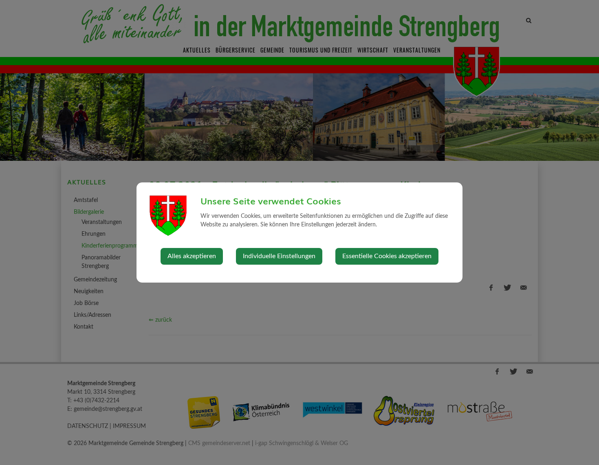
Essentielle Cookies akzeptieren (387, 256)
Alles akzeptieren (191, 256)
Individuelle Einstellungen (279, 256)
